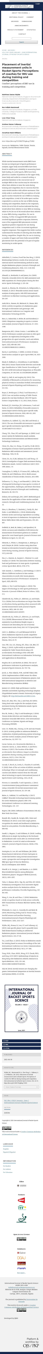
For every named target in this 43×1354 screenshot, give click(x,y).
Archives (15, 21)
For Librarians (7, 1172)
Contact (22, 34)
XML (6, 1044)
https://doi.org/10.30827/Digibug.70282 (20, 141)
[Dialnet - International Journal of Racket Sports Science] (21, 1253)
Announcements (21, 25)
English (6, 1149)
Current (30, 17)
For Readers (7, 1166)
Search (21, 42)
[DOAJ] (21, 1259)
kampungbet (4, 1)
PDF (6, 1041)
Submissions (27, 21)
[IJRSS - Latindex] (21, 1265)
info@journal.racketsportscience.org (21, 1287)
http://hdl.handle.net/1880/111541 (23, 696)
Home (4, 50)
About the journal (20, 13)
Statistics (31, 30)
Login (38, 4)
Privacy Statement (15, 30)
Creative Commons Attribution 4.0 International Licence (21, 1306)
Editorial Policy (16, 17)
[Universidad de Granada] (21, 1186)
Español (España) (9, 1152)
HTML (7, 1048)
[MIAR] (21, 1269)
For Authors (7, 1169)
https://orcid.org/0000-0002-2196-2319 (11, 103)
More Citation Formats (13, 1087)
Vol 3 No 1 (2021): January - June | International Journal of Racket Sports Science (19, 53)
